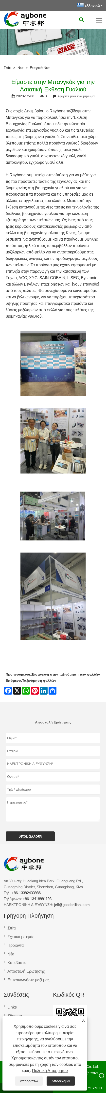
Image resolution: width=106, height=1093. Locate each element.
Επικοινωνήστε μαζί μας (28, 980)
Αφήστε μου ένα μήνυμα (76, 96)
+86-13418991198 (37, 899)
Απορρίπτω (29, 1081)
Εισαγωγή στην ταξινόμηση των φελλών (66, 674)
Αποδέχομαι (61, 1081)
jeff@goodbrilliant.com (72, 905)
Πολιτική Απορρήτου (50, 1071)
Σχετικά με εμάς (20, 937)
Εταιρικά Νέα (40, 68)
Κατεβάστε (16, 963)
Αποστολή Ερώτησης (26, 971)
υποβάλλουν (30, 836)
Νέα (20, 68)
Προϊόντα (15, 945)
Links (12, 1007)
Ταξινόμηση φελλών (39, 680)
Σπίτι (7, 68)
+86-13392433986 (26, 893)
